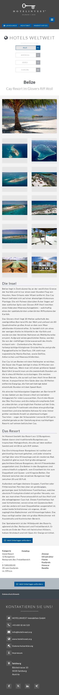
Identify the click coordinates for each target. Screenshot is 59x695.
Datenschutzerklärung (22, 646)
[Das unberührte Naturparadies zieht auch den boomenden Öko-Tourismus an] (14, 179)
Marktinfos (41, 25)
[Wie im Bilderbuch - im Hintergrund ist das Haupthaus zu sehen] (29, 116)
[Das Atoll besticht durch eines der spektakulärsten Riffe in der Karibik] (44, 150)
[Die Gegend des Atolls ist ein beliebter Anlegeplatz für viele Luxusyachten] (14, 207)
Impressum (17, 653)
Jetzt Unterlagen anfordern (18, 540)
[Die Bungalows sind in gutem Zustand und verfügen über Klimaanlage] (44, 264)
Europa (30, 70)
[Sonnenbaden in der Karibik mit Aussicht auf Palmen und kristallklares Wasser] (14, 264)
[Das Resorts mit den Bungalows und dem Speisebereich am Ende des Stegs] (14, 236)
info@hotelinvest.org (22, 632)
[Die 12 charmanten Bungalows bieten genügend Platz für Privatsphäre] (44, 179)
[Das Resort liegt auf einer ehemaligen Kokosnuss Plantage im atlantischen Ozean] (14, 150)
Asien (30, 62)
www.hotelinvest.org (22, 639)
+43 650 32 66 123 (21, 625)
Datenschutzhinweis (10, 594)
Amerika (30, 55)
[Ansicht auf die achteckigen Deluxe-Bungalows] (44, 236)
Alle (31, 48)
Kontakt (25, 25)
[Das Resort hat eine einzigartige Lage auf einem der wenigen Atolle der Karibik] (44, 207)
